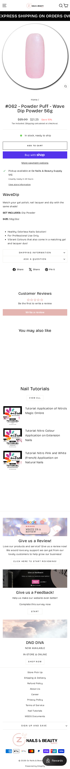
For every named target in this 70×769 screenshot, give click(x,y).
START (35, 611)
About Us (35, 689)
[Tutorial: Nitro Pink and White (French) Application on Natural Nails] (12, 460)
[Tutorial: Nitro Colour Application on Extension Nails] (12, 438)
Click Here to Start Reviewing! (35, 561)
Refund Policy (35, 683)
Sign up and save (34, 725)
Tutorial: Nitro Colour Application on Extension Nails (42, 435)
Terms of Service (35, 705)
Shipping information (35, 252)
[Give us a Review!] (35, 527)
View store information (19, 184)
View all (35, 398)
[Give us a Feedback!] (35, 578)
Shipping (29, 123)
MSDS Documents (35, 716)
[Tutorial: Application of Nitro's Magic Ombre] (12, 415)
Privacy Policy (35, 699)
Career (35, 694)
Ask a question (35, 259)
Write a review (35, 312)
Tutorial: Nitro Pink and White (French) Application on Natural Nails (45, 457)
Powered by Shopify (35, 766)
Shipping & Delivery (35, 678)
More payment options (35, 162)
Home (34, 99)
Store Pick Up (35, 672)
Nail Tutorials (35, 710)
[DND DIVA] (35, 629)
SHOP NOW (35, 661)
